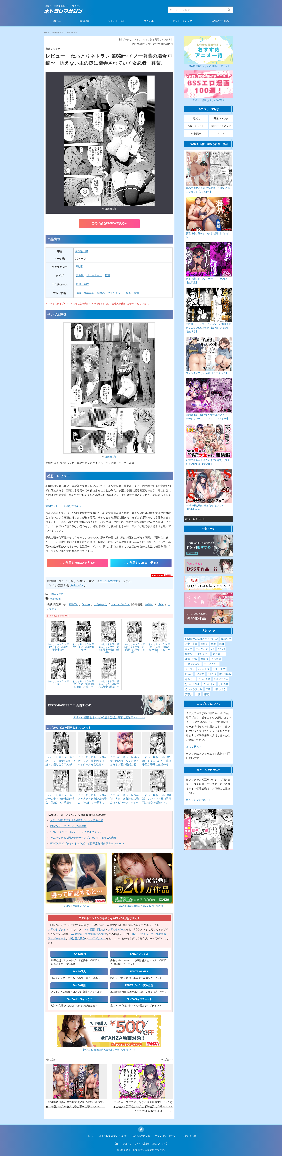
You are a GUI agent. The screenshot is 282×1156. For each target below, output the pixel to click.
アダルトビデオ (57, 929)
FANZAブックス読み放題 (139, 985)
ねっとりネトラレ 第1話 (58, 682)
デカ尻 (80, 275)
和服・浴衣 (82, 284)
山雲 (198, 694)
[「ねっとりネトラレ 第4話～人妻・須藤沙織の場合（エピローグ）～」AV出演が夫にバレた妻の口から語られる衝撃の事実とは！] (125, 780)
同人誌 (101, 929)
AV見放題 (76, 934)
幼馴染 (80, 266)
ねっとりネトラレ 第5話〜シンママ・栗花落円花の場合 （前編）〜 (134, 648)
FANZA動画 (79, 953)
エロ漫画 (89, 929)
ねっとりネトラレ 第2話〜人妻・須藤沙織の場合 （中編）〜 (83, 684)
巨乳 (107, 275)
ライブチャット (57, 938)
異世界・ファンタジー (110, 293)
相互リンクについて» (198, 799)
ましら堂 (223, 684)
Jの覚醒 (200, 674)
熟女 (213, 643)
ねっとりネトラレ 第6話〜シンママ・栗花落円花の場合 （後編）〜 (108, 648)
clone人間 (203, 669)
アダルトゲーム (117, 929)
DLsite (86, 604)
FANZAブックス (139, 953)
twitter (149, 604)
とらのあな (100, 604)
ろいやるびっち (193, 689)
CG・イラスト (196, 125)
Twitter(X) (77, 585)
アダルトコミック (182, 20)
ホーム (57, 20)
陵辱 (136, 293)
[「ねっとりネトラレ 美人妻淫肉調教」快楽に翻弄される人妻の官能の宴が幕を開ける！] (125, 743)
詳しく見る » (193, 746)
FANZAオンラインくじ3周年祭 (68, 826)
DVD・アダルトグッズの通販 (149, 934)
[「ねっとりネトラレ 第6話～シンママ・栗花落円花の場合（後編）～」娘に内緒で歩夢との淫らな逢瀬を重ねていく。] (157, 780)
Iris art (189, 674)
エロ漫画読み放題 (95, 934)
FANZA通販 (79, 985)
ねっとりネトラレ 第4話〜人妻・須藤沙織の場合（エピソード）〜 (159, 648)
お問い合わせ (189, 1136)
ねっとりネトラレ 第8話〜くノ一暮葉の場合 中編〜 (58, 647)
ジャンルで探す (116, 20)
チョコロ (216, 658)
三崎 (207, 689)
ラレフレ (190, 669)
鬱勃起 (204, 658)
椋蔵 (206, 694)
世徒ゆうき (220, 689)
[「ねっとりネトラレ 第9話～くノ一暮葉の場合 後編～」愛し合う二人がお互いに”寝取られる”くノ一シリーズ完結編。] (61, 743)
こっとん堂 (204, 679)
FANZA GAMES (139, 971)
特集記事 (196, 133)
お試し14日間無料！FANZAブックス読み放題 (76, 820)
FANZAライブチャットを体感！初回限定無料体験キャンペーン (87, 843)
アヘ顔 (221, 648)
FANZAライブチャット (139, 999)
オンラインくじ (97, 938)
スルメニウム (221, 679)
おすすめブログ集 (141, 1136)
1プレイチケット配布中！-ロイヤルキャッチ (76, 832)
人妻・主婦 (191, 643)
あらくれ (190, 679)
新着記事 (84, 20)
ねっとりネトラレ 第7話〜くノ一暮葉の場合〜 (83, 647)
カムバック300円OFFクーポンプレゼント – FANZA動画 (83, 837)
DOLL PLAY (219, 669)
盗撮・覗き (191, 658)
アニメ (221, 133)
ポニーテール (94, 275)
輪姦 (128, 293)
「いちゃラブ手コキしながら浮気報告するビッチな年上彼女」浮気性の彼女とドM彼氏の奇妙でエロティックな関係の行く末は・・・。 (143, 1106)
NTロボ (212, 674)
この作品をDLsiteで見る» (141, 562)
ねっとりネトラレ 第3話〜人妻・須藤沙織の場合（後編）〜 (108, 684)
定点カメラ (219, 653)
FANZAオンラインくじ (79, 999)
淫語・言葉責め (85, 293)
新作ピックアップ (221, 125)
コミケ (188, 648)
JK (212, 648)
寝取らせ (226, 638)
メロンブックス (120, 604)
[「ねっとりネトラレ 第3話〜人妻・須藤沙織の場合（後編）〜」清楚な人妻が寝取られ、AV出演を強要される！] (61, 780)
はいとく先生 (192, 684)
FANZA (73, 604)
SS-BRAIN (225, 674)
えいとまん (209, 684)
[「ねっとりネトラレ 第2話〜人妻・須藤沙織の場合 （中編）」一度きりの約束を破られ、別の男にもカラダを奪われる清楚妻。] (93, 780)
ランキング (202, 648)
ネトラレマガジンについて (113, 1136)
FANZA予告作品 (220, 20)
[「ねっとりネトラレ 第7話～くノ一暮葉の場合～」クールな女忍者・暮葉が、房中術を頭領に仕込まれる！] (93, 743)
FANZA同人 (79, 971)
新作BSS (149, 20)
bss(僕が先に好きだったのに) (201, 638)
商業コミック (221, 118)
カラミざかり (211, 664)
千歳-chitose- (193, 664)
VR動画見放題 (77, 938)
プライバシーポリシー (166, 1136)
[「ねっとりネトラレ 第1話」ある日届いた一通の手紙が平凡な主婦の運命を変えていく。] (157, 743)
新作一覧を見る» (195, 519)
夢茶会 (188, 694)
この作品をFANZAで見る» (109, 223)
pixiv (161, 604)
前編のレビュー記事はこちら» (63, 506)
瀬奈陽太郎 (110, 208)
